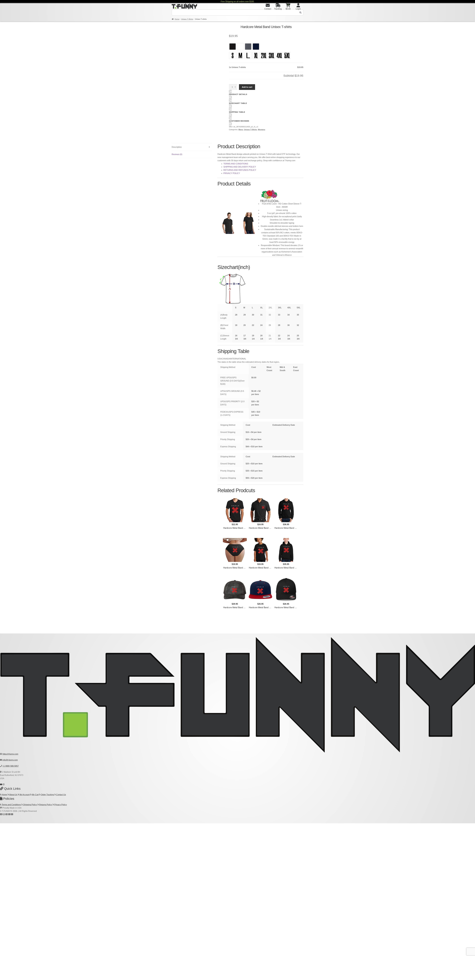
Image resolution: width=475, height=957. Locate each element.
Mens (240, 130)
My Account (24, 795)
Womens (261, 130)
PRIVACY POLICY (231, 173)
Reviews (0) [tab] (177, 154)
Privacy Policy (60, 805)
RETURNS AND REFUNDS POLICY (239, 170)
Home (177, 19)
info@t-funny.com (10, 760)
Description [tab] (177, 147)
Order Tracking (47, 795)
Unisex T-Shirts (187, 19)
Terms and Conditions (11, 805)
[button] (219, 28)
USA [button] (219, 359)
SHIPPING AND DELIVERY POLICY (239, 167)
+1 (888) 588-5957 (10, 766)
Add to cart (247, 87)
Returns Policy (45, 805)
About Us (13, 795)
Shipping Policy (30, 805)
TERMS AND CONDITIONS (235, 164)
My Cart (35, 795)
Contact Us (61, 795)
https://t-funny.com (10, 754)
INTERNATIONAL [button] (238, 359)
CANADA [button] (226, 359)
